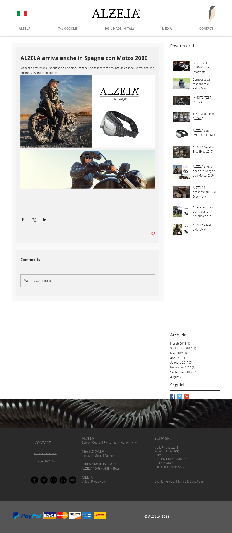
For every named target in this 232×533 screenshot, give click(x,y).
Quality (97, 443)
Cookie (159, 482)
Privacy (170, 482)
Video (85, 482)
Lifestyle (87, 456)
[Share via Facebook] (22, 220)
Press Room (99, 482)
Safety (86, 443)
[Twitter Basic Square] (179, 396)
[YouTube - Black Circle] (72, 480)
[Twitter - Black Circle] (44, 480)
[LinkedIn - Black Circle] (63, 480)
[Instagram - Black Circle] (53, 480)
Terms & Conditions (191, 482)
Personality (111, 443)
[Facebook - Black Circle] (34, 480)
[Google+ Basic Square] (186, 396)
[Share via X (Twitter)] (33, 220)
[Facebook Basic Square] (172, 396)
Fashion (109, 456)
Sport (98, 456)
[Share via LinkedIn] (45, 220)
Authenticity (129, 443)
